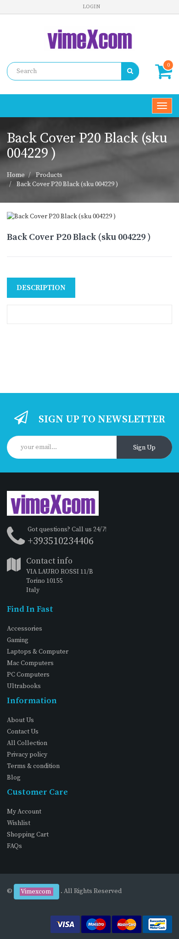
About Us (20, 720)
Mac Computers (30, 663)
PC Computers (28, 675)
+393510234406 (61, 541)
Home (16, 175)
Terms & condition (33, 766)
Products (49, 175)
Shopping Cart (28, 835)
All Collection (27, 743)
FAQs (14, 846)
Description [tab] (41, 287)
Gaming (17, 640)
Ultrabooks (24, 686)
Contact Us (23, 732)
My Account (24, 812)
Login (91, 6)
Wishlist (18, 823)
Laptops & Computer (37, 652)
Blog (14, 778)
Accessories (24, 629)
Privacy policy (27, 755)
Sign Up (144, 448)
